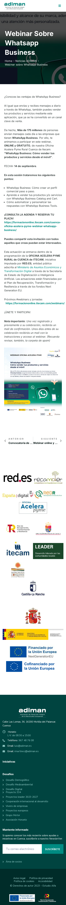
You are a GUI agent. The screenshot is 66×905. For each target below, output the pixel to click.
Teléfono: (20, 740)
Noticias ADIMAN (26, 60)
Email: (19, 745)
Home (8, 60)
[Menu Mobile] (59, 5)
